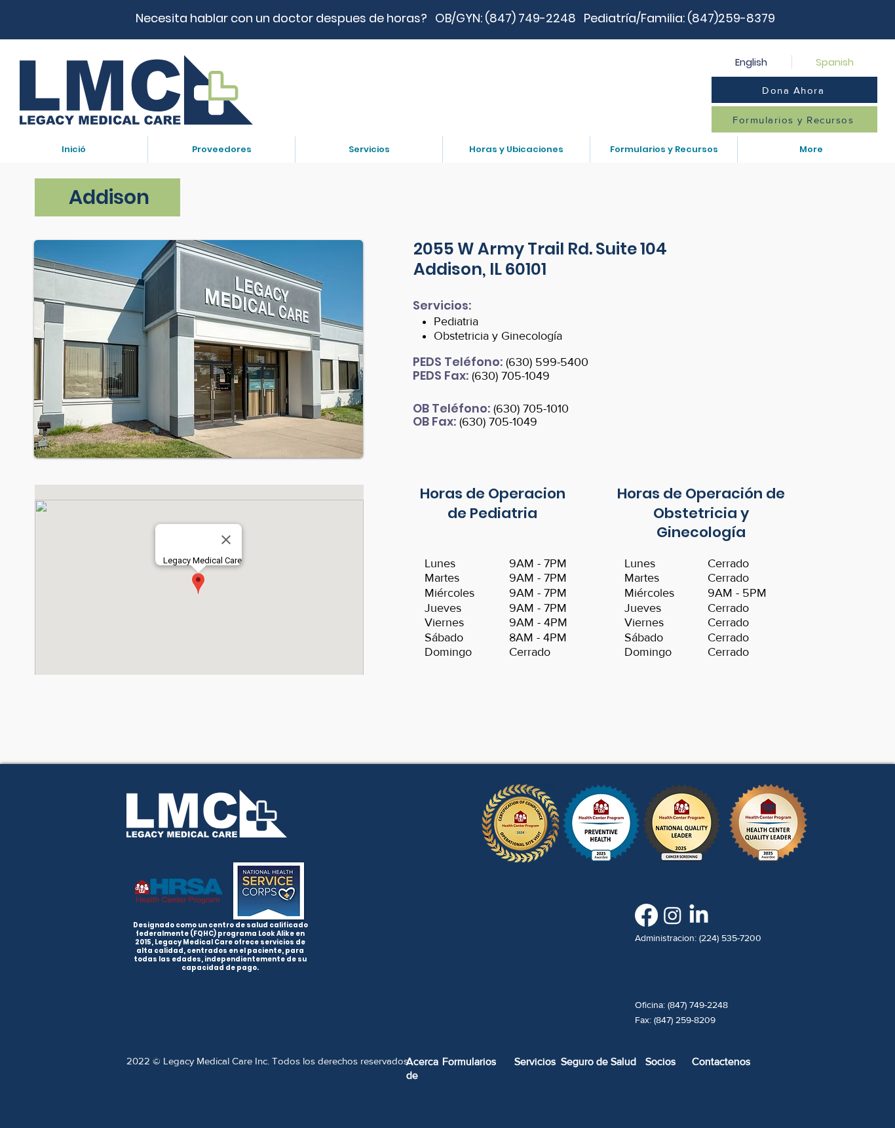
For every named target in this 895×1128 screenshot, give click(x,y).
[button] (221, 149)
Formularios (469, 1061)
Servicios (535, 1061)
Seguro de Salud (598, 1061)
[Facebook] (646, 915)
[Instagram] (672, 915)
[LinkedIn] (698, 915)
